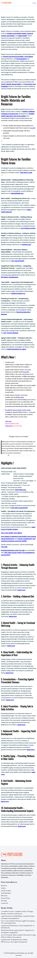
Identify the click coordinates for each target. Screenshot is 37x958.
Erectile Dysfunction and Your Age (13, 550)
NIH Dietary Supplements (9, 277)
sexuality (33, 128)
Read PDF (26, 372)
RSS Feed (4, 896)
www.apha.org (20, 490)
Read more (21, 590)
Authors (3, 888)
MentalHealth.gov (17, 193)
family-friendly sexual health (11, 84)
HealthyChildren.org (18, 294)
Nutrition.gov (26, 245)
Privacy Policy (5, 898)
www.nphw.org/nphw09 (19, 508)
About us (4, 886)
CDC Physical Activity (28, 228)
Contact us (4, 903)
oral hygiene (28, 57)
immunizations (21, 59)
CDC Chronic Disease (10, 333)
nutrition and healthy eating (16, 34)
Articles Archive (6, 891)
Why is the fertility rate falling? (11, 533)
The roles (4, 547)
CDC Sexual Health (17, 261)
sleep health (22, 36)
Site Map (4, 901)
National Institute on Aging (16, 349)
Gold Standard (6, 893)
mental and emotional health (13, 57)
